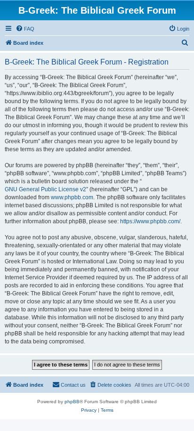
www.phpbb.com (72, 197)
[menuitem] (25, 28)
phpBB (72, 401)
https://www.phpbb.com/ (150, 221)
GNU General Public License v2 (45, 189)
